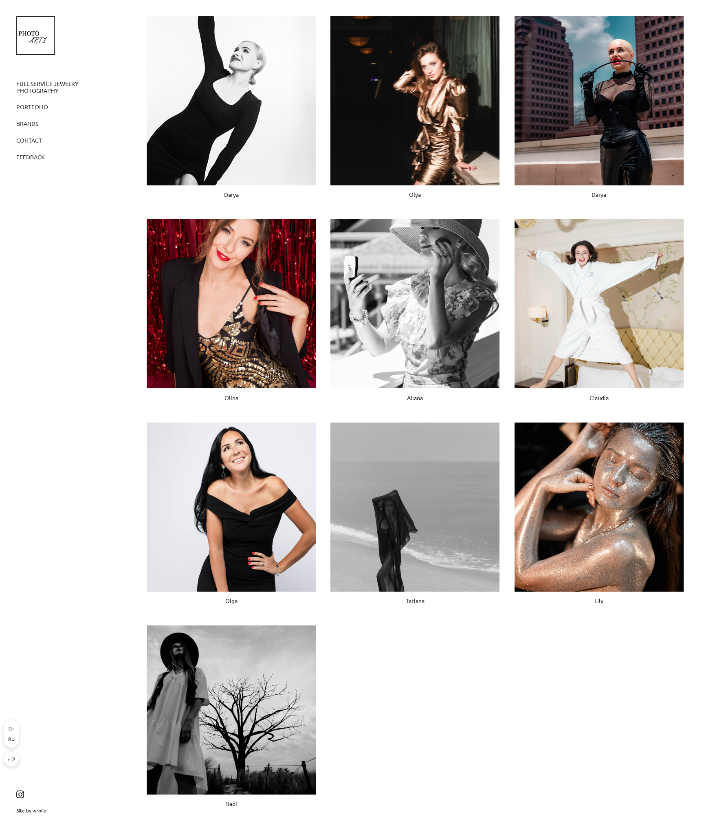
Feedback (30, 157)
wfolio (39, 810)
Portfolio (32, 106)
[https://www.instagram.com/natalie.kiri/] (20, 794)
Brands (27, 123)
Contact (29, 140)
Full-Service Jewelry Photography (47, 87)
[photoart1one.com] (35, 35)
